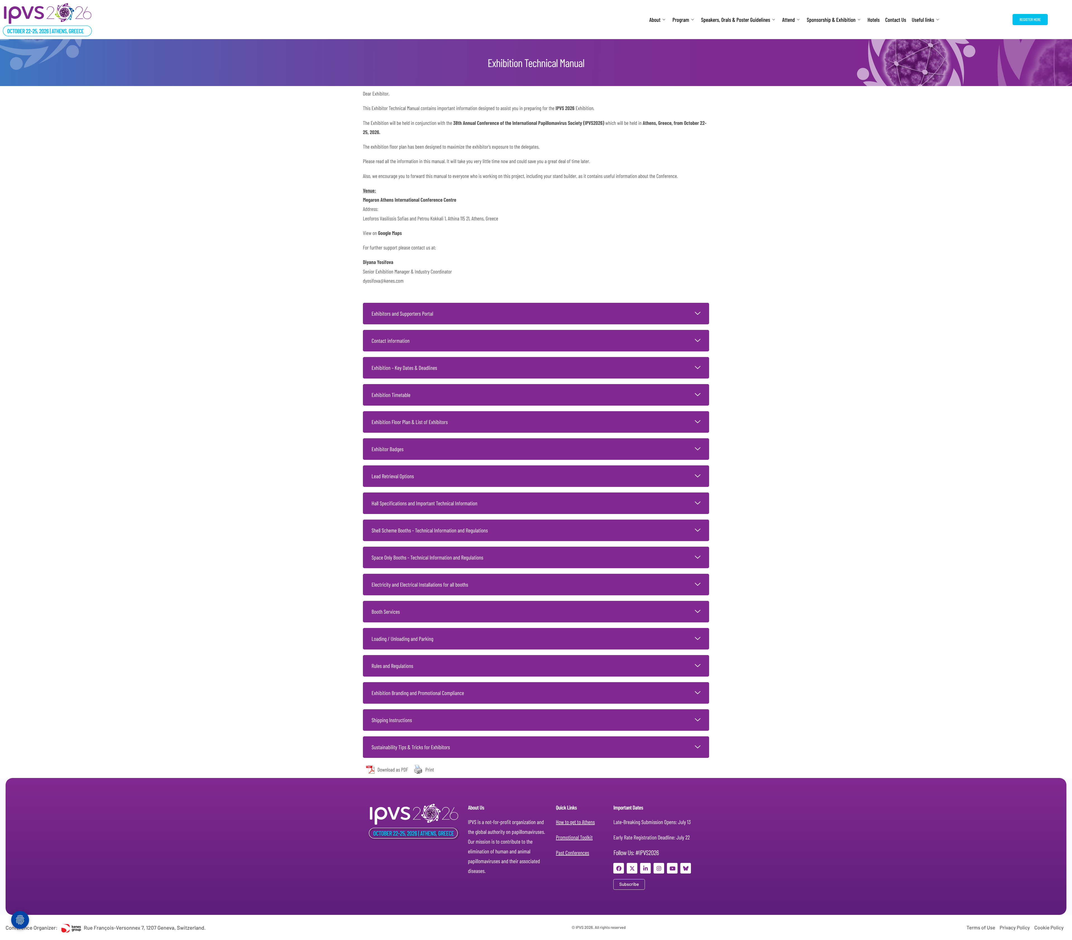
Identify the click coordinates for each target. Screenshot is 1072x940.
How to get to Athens (575, 821)
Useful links (923, 19)
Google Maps (390, 233)
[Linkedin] (645, 868)
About (655, 19)
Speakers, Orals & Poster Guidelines (735, 19)
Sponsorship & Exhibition (831, 19)
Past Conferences (572, 852)
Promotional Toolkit (574, 837)
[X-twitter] (632, 868)
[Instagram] (659, 868)
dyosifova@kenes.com (383, 280)
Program (681, 19)
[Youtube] (672, 868)
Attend (788, 19)
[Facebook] (618, 868)
